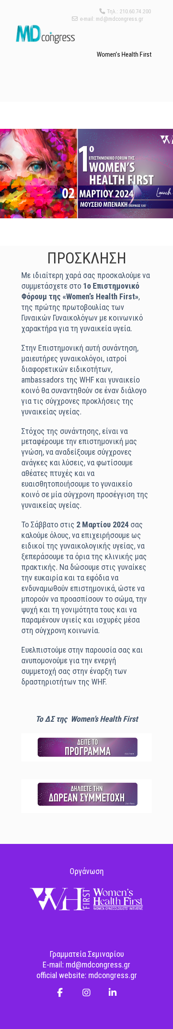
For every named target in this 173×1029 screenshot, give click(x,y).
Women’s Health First (124, 54)
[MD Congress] (45, 34)
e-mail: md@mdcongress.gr (111, 18)
